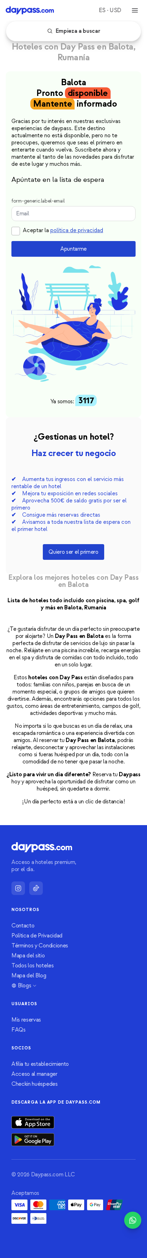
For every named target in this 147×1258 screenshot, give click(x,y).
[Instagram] (18, 888)
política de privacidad (76, 230)
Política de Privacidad (36, 935)
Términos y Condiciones (39, 945)
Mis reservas (26, 1019)
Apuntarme (73, 248)
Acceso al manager (34, 1074)
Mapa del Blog (28, 975)
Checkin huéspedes (34, 1084)
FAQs (18, 1029)
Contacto (22, 925)
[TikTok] (36, 888)
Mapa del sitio (28, 955)
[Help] (132, 1220)
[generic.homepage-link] (30, 10)
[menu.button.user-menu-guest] (134, 10)
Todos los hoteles (32, 965)
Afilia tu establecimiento (40, 1064)
